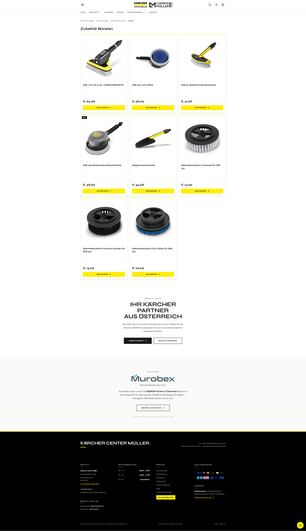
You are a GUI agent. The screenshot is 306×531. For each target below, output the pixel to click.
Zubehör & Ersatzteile (87, 21)
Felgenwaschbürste (143, 165)
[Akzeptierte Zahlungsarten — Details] (210, 475)
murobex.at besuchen (151, 408)
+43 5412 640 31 (86, 489)
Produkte (93, 12)
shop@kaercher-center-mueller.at (93, 492)
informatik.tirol (176, 524)
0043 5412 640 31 (97, 506)
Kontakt (153, 12)
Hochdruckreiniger (102, 21)
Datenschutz (161, 481)
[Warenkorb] (223, 5)
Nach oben (219, 524)
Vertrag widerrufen (165, 497)
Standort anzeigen (91, 484)
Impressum (160, 478)
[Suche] (210, 5)
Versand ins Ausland (203, 498)
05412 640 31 (94, 509)
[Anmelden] (216, 5)
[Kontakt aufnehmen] (300, 525)
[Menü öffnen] (82, 5)
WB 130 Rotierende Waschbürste (102, 165)
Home (82, 12)
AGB (158, 488)
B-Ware (120, 12)
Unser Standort (136, 341)
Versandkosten (162, 471)
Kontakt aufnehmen (168, 341)
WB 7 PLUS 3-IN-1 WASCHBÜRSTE (103, 85)
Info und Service (135, 12)
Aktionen (108, 12)
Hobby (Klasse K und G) (118, 21)
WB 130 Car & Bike (142, 85)
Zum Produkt (102, 108)
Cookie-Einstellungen (164, 492)
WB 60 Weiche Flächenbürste (198, 85)
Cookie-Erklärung (163, 485)
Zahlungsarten (161, 474)
